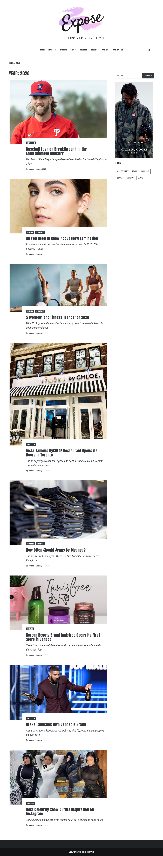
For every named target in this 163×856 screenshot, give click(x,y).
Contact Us (118, 49)
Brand (134, 171)
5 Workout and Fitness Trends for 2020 (57, 317)
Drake (119, 178)
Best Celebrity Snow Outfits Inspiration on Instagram (60, 812)
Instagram (130, 178)
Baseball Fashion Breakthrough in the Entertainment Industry (56, 151)
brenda (32, 169)
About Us (94, 49)
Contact (105, 49)
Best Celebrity (122, 171)
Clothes (83, 49)
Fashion (63, 49)
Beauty (73, 49)
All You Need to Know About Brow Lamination (62, 238)
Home (42, 49)
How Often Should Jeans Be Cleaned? (56, 550)
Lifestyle (52, 49)
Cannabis (145, 171)
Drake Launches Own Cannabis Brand (56, 724)
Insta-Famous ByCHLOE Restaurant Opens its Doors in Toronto (62, 453)
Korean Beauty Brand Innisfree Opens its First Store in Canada (63, 637)
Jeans (140, 178)
